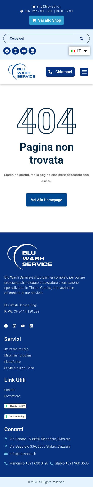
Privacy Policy (17, 405)
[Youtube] (23, 51)
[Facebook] (7, 51)
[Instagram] (15, 51)
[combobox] (38, 38)
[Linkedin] (32, 51)
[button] (84, 72)
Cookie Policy (16, 416)
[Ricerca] (81, 38)
